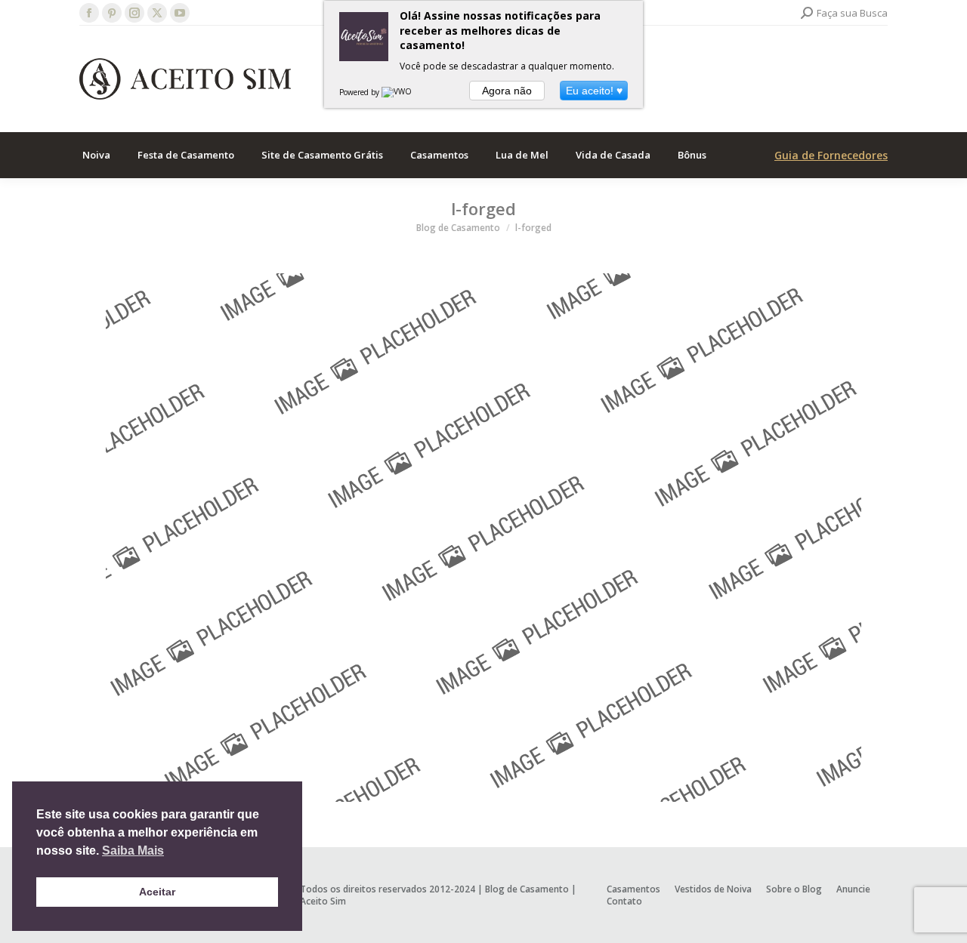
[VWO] (397, 92)
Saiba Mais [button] (133, 850)
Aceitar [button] (157, 892)
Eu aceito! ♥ (594, 91)
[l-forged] (483, 537)
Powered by (360, 92)
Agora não (507, 91)
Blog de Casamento (527, 889)
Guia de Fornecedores (831, 155)
